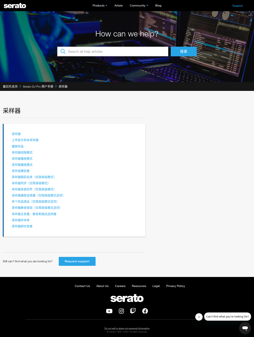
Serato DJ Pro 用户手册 (38, 86)
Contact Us (82, 286)
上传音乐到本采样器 (25, 140)
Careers (120, 286)
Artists (118, 5)
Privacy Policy (175, 286)
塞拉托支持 (10, 86)
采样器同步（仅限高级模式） (31, 183)
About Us (102, 286)
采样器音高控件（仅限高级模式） (34, 189)
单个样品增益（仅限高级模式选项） (35, 201)
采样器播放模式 (22, 158)
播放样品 (18, 146)
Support (237, 5)
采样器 (63, 86)
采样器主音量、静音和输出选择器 (34, 214)
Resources (139, 286)
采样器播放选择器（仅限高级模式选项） (38, 195)
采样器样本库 (21, 220)
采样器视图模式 (22, 152)
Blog (158, 5)
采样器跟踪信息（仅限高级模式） (34, 177)
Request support (77, 261)
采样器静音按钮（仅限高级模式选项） (37, 207)
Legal (156, 286)
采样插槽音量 (21, 171)
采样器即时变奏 (22, 226)
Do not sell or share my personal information (127, 328)
